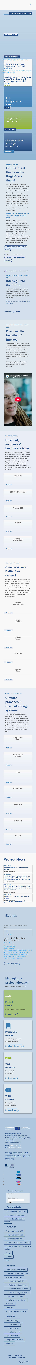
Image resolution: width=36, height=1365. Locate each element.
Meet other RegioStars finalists (14, 259)
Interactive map (15, 1324)
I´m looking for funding (16, 1211)
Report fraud (21, 1357)
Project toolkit (12, 1336)
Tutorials (10, 1304)
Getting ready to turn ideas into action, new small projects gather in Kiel (17, 79)
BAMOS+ (9, 1307)
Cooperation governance (18, 1292)
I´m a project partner (15, 1215)
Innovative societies (16, 1281)
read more (7, 85)
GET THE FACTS (10, 129)
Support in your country (16, 1311)
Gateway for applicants (16, 1270)
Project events (14, 1332)
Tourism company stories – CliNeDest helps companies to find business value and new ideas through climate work (18, 888)
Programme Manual (14, 1296)
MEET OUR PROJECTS (11, 57)
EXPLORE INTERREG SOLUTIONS (21, 13)
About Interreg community (17, 1242)
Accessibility (12, 1357)
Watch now (12, 1110)
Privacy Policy (19, 1355)
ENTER (7, 108)
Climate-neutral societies (19, 1289)
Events (9, 1257)
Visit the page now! (12, 312)
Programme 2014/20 (14, 1235)
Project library (12, 1321)
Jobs (7, 1260)
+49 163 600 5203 (15, 1145)
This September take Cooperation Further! (14, 65)
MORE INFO (8, 151)
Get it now (12, 1014)
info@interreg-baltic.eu (14, 1147)
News (8, 1253)
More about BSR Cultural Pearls (15, 248)
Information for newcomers (17, 1273)
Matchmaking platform (15, 1300)
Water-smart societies (17, 1285)
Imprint (10, 1355)
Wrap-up (8, 484)
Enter (10, 1202)
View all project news (14, 901)
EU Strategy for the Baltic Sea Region (17, 1247)
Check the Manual (15, 1046)
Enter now (12, 1078)
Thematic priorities (14, 1277)
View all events (12, 964)
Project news (14, 1328)
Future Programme (14, 1238)
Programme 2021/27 (14, 1231)
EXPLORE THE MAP (11, 35)
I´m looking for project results (14, 1220)
